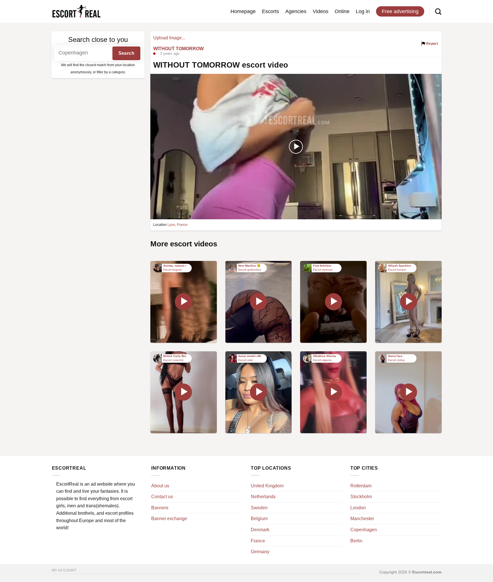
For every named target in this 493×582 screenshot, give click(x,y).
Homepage (243, 11)
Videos (320, 11)
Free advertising (400, 11)
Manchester (362, 518)
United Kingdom (267, 485)
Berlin (356, 540)
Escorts (270, 11)
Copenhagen (363, 529)
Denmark (260, 529)
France (182, 225)
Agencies (295, 11)
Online (342, 11)
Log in (363, 11)
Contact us (162, 496)
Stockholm (361, 496)
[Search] (438, 11)
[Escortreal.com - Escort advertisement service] (76, 11)
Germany (260, 551)
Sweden (259, 507)
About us (160, 485)
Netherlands (263, 496)
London (358, 507)
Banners (159, 507)
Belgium (259, 518)
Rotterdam (360, 485)
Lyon (171, 225)
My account (64, 570)
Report (431, 44)
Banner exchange (169, 518)
